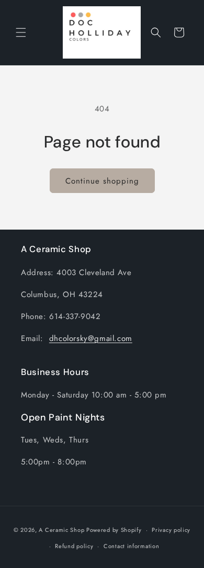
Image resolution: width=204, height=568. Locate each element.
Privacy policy (171, 530)
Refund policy (74, 546)
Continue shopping (102, 181)
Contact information (131, 546)
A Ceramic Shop (61, 530)
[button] (20, 32)
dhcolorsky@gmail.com (90, 338)
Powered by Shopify (114, 530)
